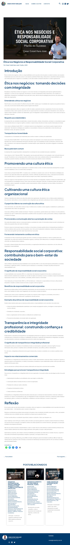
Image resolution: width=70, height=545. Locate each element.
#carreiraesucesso (12, 494)
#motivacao (10, 508)
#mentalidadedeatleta (13, 507)
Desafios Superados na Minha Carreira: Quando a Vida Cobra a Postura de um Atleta (15, 485)
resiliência (15, 511)
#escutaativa (50, 496)
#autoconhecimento (12, 493)
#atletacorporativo (12, 492)
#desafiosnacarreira (12, 500)
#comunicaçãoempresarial (53, 489)
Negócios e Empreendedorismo (34, 503)
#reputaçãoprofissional (32, 499)
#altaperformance (12, 490)
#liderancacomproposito (13, 505)
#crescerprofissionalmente (14, 497)
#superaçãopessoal (18, 508)
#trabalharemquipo (12, 510)
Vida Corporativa (31, 504)
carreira (37, 501)
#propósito (29, 497)
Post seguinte (61, 456)
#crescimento (11, 499)
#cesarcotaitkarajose (12, 496)
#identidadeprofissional (32, 492)
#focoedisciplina (11, 504)
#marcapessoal (30, 493)
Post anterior (8, 456)
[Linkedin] (65, 4)
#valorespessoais (31, 501)
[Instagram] (63, 4)
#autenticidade (30, 486)
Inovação (19, 510)
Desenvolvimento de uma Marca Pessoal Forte (34, 483)
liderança (10, 511)
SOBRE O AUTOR (36, 4)
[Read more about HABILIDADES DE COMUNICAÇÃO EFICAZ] (54, 474)
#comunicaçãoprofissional (53, 490)
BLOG (27, 4)
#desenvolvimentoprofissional (14, 501)
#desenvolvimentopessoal (33, 490)
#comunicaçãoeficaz (51, 488)
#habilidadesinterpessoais (53, 497)
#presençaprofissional (32, 496)
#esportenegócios (12, 503)
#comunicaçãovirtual (51, 492)
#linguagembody (50, 499)
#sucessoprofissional (32, 500)
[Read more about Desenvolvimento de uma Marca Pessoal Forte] (35, 474)
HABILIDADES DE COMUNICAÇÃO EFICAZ (52, 483)
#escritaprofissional (51, 495)
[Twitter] (68, 4)
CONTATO (47, 4)
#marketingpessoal (31, 495)
